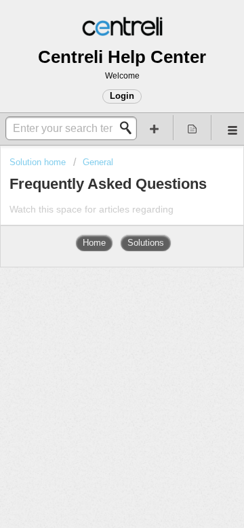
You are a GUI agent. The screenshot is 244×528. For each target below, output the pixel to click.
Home (94, 243)
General (98, 162)
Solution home (38, 162)
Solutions (145, 243)
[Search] (129, 128)
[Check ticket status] (192, 127)
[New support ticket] (155, 127)
